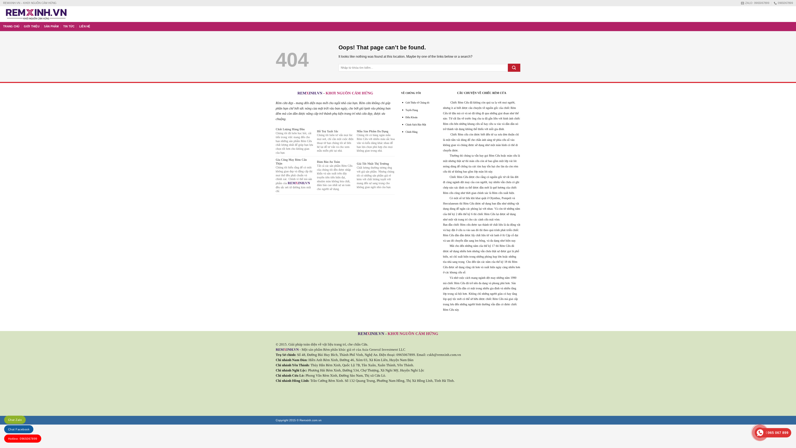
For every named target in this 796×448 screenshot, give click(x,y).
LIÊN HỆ (84, 26)
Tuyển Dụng (411, 110)
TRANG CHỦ (11, 26)
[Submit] (514, 68)
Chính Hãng (411, 131)
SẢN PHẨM (51, 26)
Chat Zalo (15, 419)
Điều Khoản (411, 117)
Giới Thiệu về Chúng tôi (417, 102)
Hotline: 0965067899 (22, 438)
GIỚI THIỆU (31, 26)
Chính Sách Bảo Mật (415, 124)
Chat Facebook (18, 429)
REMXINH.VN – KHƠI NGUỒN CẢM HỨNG (29, 3)
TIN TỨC (69, 26)
